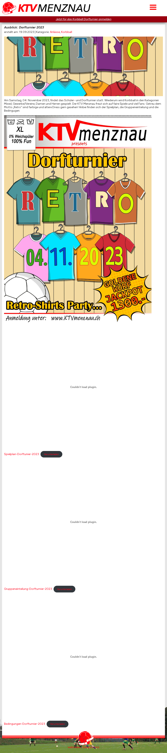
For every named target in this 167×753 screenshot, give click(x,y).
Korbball (66, 32)
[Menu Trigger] (153, 6)
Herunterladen (51, 454)
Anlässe (55, 32)
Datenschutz (90, 747)
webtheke (74, 747)
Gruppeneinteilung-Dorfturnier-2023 (28, 589)
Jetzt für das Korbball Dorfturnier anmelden (83, 19)
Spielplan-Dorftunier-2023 (21, 454)
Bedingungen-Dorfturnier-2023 (24, 724)
